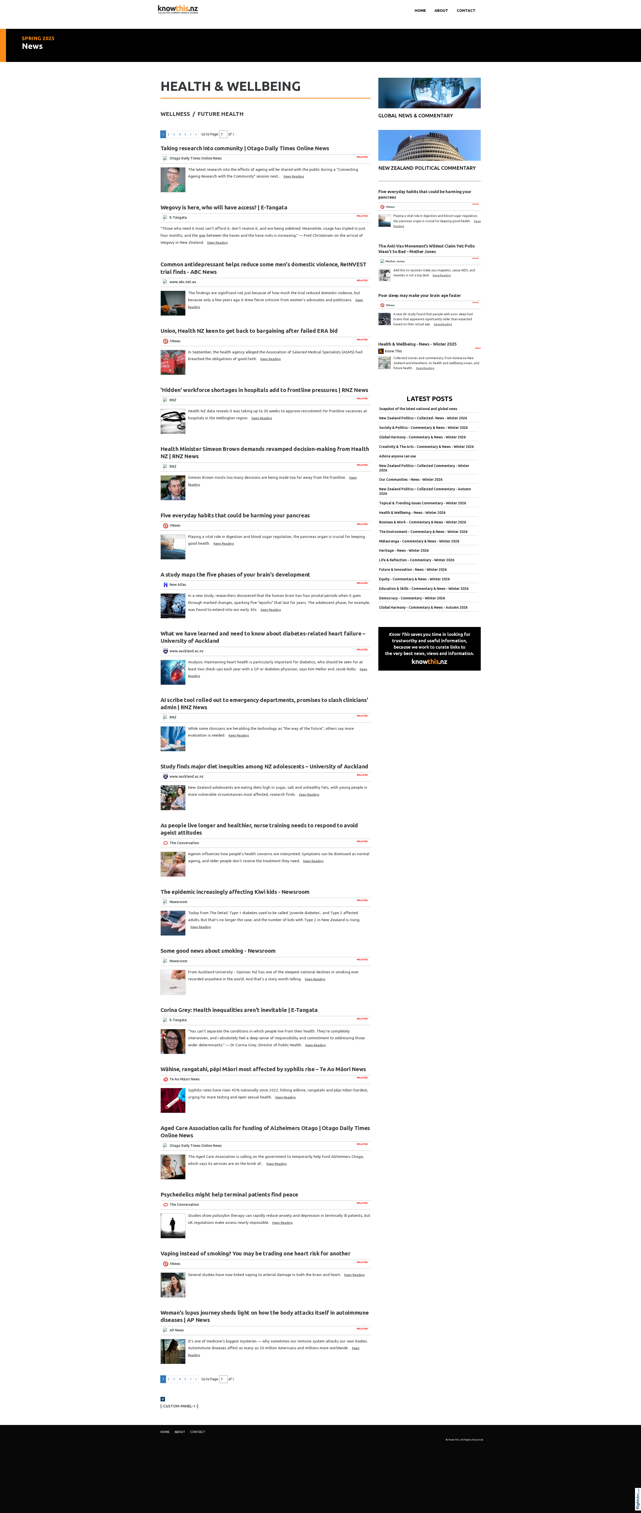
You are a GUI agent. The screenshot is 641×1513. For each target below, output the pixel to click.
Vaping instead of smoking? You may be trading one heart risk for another (256, 1253)
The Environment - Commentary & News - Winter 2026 (423, 532)
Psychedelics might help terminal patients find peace (229, 1194)
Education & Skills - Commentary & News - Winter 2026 (423, 589)
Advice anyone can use (397, 456)
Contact (466, 10)
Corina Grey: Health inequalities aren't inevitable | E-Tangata (239, 1010)
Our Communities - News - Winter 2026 (410, 479)
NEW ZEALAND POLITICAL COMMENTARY (427, 168)
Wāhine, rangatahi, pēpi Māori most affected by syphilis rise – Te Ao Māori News (263, 1069)
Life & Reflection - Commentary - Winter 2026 (416, 560)
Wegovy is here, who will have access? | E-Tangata (224, 207)
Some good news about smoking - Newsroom (218, 950)
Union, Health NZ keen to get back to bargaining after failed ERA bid (249, 331)
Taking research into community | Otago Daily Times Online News (245, 148)
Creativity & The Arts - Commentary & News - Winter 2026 (426, 447)
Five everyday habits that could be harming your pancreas (235, 515)
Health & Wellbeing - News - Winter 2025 (417, 344)
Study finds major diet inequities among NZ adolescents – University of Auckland (264, 766)
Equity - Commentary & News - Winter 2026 (414, 579)
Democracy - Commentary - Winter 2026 (412, 598)
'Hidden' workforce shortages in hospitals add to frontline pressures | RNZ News (264, 390)
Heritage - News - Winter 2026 (404, 550)
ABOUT (441, 10)
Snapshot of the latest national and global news (418, 409)
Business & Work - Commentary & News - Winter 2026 (422, 522)
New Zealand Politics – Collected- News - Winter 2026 (423, 418)
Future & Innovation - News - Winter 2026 (413, 570)
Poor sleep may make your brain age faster (419, 295)
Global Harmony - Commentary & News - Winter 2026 (422, 437)
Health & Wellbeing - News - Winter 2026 (412, 513)
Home (420, 10)
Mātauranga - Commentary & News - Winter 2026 (419, 541)
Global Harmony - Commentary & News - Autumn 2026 (423, 607)
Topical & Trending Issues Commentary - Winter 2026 (422, 503)
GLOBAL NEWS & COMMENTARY (415, 115)
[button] (639, 1506)
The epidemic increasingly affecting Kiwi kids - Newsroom (235, 892)
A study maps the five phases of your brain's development (235, 574)
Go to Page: (210, 134)
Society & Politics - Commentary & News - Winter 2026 (423, 428)
